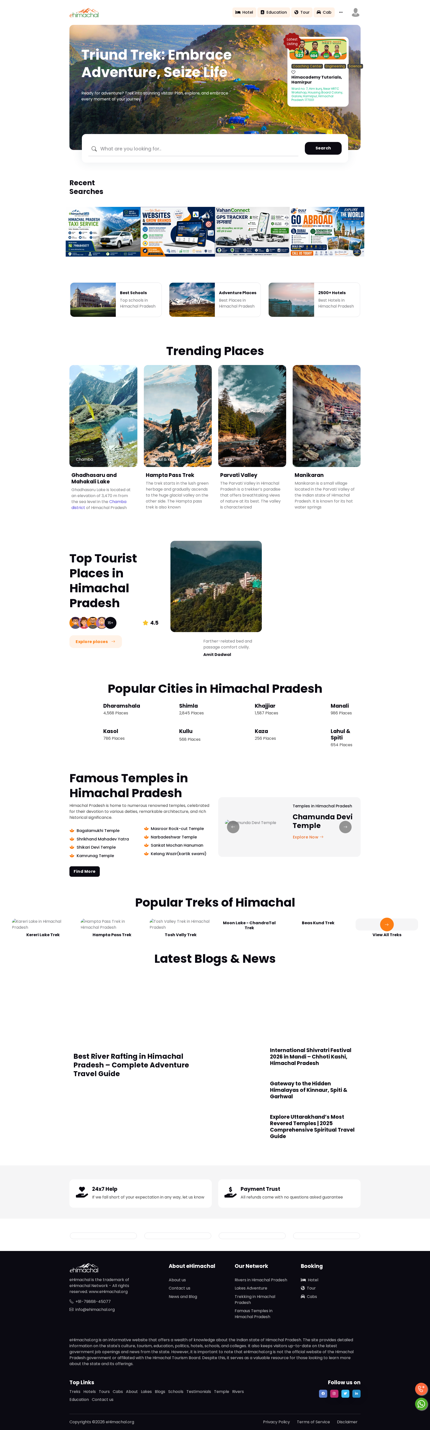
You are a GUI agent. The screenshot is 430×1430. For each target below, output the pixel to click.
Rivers (238, 1391)
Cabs (312, 1296)
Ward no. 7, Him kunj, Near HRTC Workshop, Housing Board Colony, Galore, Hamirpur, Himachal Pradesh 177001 (317, 94)
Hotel (247, 12)
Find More (85, 871)
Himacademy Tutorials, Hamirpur (316, 79)
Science (355, 66)
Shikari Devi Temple (96, 847)
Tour (305, 12)
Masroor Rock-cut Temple (177, 828)
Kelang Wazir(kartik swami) (179, 854)
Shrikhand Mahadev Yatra (103, 839)
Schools (175, 1391)
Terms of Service (313, 1422)
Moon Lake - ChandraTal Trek (249, 925)
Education (277, 12)
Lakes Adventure (251, 1288)
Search (323, 148)
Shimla (188, 705)
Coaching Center (307, 66)
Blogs (160, 1391)
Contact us (179, 1288)
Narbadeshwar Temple (174, 837)
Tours (104, 1391)
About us (177, 1280)
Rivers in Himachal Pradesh (261, 1280)
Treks (74, 1391)
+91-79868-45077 (93, 1301)
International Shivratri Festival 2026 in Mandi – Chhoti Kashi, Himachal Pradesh (310, 1057)
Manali (340, 705)
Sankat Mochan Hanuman (177, 845)
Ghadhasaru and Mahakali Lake (94, 478)
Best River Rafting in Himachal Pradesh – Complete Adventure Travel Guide (131, 1065)
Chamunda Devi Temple (323, 821)
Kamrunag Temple (95, 856)
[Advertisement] (215, 1003)
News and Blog (183, 1296)
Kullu (186, 731)
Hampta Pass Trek (170, 475)
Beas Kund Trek (318, 923)
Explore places (92, 642)
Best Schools (133, 293)
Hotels (89, 1391)
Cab (327, 12)
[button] (356, 12)
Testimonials (198, 1391)
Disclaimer (347, 1422)
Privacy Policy (276, 1422)
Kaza (261, 731)
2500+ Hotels (332, 293)
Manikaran (309, 475)
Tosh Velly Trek (181, 935)
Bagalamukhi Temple (98, 830)
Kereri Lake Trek (43, 935)
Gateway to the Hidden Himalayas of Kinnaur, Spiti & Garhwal (308, 1090)
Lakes (146, 1391)
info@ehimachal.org (95, 1309)
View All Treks (387, 935)
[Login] (293, 72)
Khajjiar (265, 705)
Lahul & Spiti (340, 734)
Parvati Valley (238, 475)
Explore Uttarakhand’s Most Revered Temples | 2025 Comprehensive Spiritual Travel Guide (312, 1126)
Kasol (110, 731)
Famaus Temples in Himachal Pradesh (253, 1314)
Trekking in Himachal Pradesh (255, 1299)
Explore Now (306, 837)
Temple (221, 1391)
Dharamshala (121, 705)
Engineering (335, 66)
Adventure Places (237, 293)
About (132, 1391)
